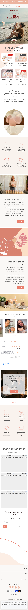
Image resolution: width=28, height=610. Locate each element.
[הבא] (26, 45)
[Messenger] (19, 587)
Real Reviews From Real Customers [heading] (14, 339)
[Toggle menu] (25, 6)
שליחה (5, 526)
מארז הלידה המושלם (7, 63)
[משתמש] (6, 6)
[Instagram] (13, 587)
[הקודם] (2, 45)
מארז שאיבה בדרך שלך (21, 63)
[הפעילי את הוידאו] (14, 303)
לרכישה (20, 221)
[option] (14, 26)
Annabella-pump (10, 599)
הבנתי (14, 606)
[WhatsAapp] (10, 587)
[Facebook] (16, 587)
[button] (3, 341)
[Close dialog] (26, 602)
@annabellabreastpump (14, 452)
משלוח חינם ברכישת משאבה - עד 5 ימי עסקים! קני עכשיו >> (14, 2)
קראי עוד (14, 402)
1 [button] (15, 44)
